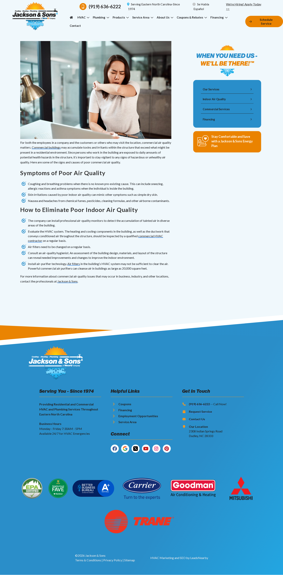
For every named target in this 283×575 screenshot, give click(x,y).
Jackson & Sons (67, 281)
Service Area (140, 17)
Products (119, 17)
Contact (75, 25)
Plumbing (99, 17)
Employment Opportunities (138, 416)
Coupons (124, 404)
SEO (183, 558)
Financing (217, 17)
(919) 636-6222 (199, 404)
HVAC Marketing (162, 558)
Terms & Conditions (88, 560)
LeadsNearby (199, 558)
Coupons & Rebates (190, 17)
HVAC (81, 17)
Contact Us (197, 419)
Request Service (200, 411)
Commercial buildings (46, 147)
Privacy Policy (112, 560)
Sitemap (129, 560)
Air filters (73, 264)
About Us (163, 17)
